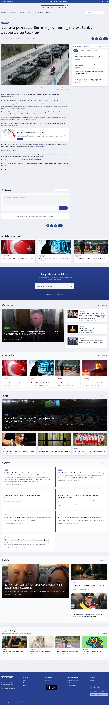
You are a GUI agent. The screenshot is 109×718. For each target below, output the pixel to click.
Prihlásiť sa (63, 208)
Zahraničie (13, 12)
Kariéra (25, 685)
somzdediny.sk (27, 633)
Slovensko (4, 12)
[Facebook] (102, 1)
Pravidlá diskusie (71, 685)
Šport (28, 12)
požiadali (12, 94)
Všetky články (101, 305)
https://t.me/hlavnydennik (37, 146)
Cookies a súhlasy (72, 682)
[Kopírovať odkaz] (105, 38)
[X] (104, 1)
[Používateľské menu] (106, 12)
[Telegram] (107, 1)
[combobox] (95, 13)
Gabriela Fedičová (14, 453)
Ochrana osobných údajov (74, 680)
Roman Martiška (16, 501)
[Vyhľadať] (86, 12)
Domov (3, 19)
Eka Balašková (90, 320)
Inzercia (47, 680)
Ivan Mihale (16, 428)
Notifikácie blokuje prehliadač (98, 694)
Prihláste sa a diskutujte (61, 190)
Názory (22, 12)
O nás (24, 680)
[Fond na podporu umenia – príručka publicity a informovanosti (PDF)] (51, 687)
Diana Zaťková (17, 339)
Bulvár (48, 12)
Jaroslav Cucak (85, 453)
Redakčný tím (26, 682)
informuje (51, 94)
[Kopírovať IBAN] (71, 285)
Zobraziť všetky (101, 633)
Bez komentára (38, 12)
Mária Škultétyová (72, 480)
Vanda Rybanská (70, 505)
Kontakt (92, 680)
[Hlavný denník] (54, 7)
